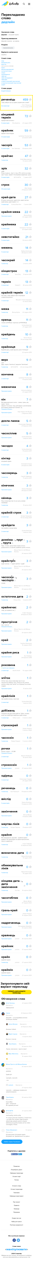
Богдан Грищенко (26, 516)
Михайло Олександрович (24, 299)
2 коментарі (5, 274)
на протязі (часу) (6, 71)
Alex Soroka (28, 188)
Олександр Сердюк (26, 779)
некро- (3, 72)
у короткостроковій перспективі (11, 83)
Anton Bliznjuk (13, 1024)
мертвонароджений (7, 69)
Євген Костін (28, 337)
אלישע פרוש (17, 177)
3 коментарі (5, 204)
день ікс (3, 64)
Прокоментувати (6, 216)
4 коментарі (5, 252)
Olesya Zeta (16, 600)
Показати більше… (7, 409)
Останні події (17, 1176)
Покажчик (16, 1166)
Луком (8, 1013)
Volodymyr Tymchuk (26, 227)
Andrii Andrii (16, 670)
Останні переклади (16, 1189)
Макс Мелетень (13, 1053)
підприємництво (8, 48)
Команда (16, 1209)
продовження (5, 74)
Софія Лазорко (27, 613)
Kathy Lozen (16, 718)
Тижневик (16, 1192)
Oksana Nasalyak (27, 489)
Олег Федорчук (27, 105)
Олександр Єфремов (25, 424)
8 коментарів (5, 464)
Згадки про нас (16, 1218)
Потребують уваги (16, 1169)
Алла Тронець (10, 1003)
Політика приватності (16, 1225)
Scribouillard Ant (16, 204)
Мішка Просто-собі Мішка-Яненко (22, 550)
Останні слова (16, 1186)
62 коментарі (5, 106)
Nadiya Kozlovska (26, 251)
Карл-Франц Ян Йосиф (25, 411)
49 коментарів (5, 189)
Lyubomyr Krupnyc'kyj (25, 136)
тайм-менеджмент (7, 78)
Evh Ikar (17, 890)
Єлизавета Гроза (26, 464)
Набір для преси (16, 1221)
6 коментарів (5, 123)
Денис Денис (28, 901)
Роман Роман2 (27, 728)
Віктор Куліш (28, 215)
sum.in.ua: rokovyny (8, 668)
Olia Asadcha (16, 123)
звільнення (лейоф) (7, 66)
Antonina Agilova (26, 390)
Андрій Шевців (6, 91)
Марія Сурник (13, 1034)
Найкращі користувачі (16, 1196)
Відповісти (9, 1005)
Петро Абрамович (11, 1130)
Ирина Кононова (26, 856)
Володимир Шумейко (25, 926)
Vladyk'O (17, 285)
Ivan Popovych (14, 791)
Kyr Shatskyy (28, 656)
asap (2, 61)
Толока (16, 1180)
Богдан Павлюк (15, 827)
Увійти (12, 1142)
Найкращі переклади (16, 1173)
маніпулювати (16, 1249)
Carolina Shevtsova (26, 643)
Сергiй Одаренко (26, 476)
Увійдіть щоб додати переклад (16, 992)
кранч (3, 67)
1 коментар (4, 160)
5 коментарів (5, 228)
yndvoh (17, 768)
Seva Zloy (18, 274)
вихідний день (5, 62)
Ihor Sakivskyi (16, 148)
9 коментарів (5, 177)
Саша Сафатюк (27, 843)
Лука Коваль (12, 1044)
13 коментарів (5, 137)
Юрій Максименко (26, 159)
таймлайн (4, 79)
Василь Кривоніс (26, 755)
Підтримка (16, 1212)
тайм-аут (4, 76)
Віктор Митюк (27, 815)
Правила (16, 1205)
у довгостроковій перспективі (10, 81)
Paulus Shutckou (27, 802)
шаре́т (3, 84)
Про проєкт (16, 1202)
